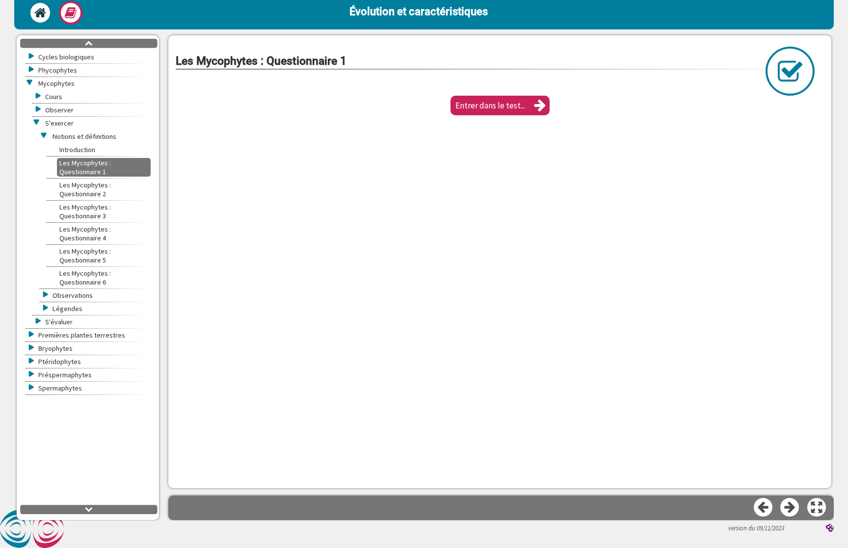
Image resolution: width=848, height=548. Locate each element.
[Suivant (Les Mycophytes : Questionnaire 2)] (790, 508)
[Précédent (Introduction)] (763, 508)
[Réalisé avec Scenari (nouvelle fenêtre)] (830, 529)
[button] (500, 105)
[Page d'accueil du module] (40, 13)
